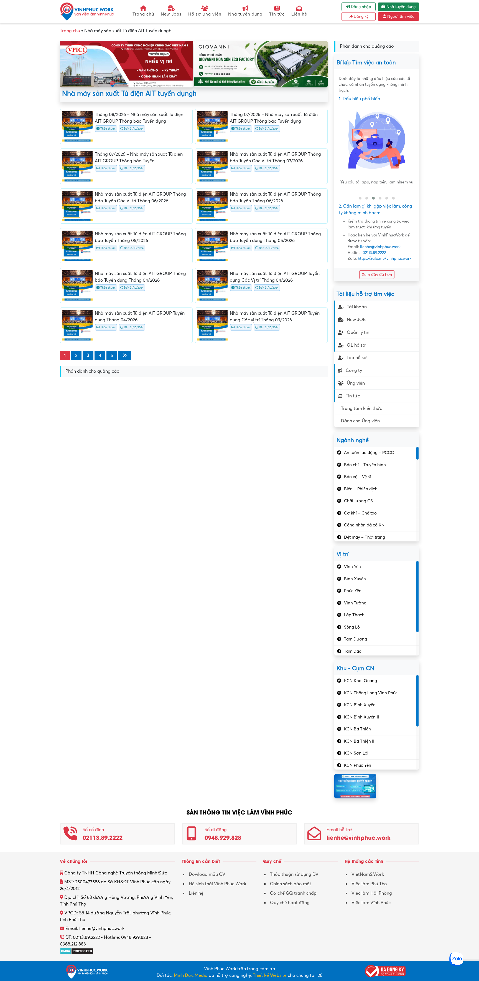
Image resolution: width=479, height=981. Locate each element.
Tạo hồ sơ (356, 357)
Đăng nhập (360, 7)
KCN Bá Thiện (357, 729)
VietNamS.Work (367, 874)
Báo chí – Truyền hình (365, 465)
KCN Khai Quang (360, 681)
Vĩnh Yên (352, 566)
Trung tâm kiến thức (361, 408)
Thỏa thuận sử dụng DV (294, 874)
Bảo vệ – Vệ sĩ (357, 477)
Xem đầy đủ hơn (377, 275)
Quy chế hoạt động (290, 902)
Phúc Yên (352, 591)
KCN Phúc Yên (357, 765)
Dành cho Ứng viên (360, 420)
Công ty (354, 370)
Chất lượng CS (358, 501)
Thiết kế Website (270, 975)
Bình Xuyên (355, 579)
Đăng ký (360, 16)
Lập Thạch (354, 615)
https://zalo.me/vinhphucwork (384, 258)
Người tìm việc (400, 16)
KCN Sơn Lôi (356, 753)
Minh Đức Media (191, 975)
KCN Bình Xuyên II (361, 717)
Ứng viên (356, 383)
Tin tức (277, 14)
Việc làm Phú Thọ (369, 883)
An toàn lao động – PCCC (369, 452)
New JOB (356, 319)
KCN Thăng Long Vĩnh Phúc (371, 693)
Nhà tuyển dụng (245, 14)
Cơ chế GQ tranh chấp (293, 893)
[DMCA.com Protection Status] (76, 950)
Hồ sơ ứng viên (204, 14)
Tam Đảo (352, 651)
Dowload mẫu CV (207, 874)
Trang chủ (143, 14)
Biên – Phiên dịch (361, 489)
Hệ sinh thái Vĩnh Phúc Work (217, 883)
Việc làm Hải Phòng (371, 893)
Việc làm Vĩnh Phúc (371, 902)
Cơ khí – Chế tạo (360, 513)
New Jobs (171, 14)
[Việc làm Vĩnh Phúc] (87, 11)
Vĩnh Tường (355, 603)
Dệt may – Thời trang (364, 537)
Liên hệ (299, 14)
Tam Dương (355, 639)
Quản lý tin (358, 332)
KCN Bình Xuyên (360, 705)
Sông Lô (352, 627)
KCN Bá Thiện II (359, 741)
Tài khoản (357, 306)
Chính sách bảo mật (290, 883)
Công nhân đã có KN (364, 525)
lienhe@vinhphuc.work (380, 247)
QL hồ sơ (356, 345)
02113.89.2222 (374, 253)
